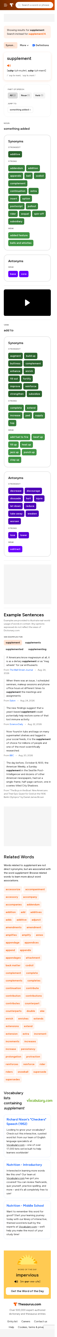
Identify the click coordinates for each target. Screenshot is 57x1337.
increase (15, 415)
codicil (40, 175)
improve (15, 386)
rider (13, 213)
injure (39, 498)
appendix (15, 175)
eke (42, 1010)
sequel (25, 213)
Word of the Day (27, 1269)
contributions (34, 995)
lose (12, 535)
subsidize (34, 393)
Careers (25, 1321)
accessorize (13, 889)
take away (16, 513)
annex (39, 934)
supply (39, 415)
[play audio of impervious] (16, 1281)
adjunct (36, 919)
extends (38, 1018)
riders (9, 1071)
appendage (12, 942)
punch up (29, 452)
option (26, 198)
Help (11, 1327)
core (24, 273)
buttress (15, 363)
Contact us (40, 1321)
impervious (27, 1275)
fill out (14, 378)
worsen (14, 521)
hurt (28, 498)
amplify (26, 934)
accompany (30, 896)
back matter (13, 965)
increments (12, 1041)
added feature (19, 235)
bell (28, 175)
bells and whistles (21, 242)
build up (30, 355)
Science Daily (16, 724)
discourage (33, 490)
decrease (16, 490)
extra (33, 190)
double (31, 1010)
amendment (34, 927)
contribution (13, 995)
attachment (33, 957)
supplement (13, 642)
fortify (27, 378)
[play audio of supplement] (9, 65)
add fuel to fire (19, 436)
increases (30, 1041)
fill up (13, 444)
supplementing (37, 649)
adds (9, 919)
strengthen (17, 393)
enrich (29, 371)
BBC (12, 755)
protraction (33, 1056)
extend (31, 407)
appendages (13, 957)
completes (33, 980)
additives (36, 912)
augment (15, 355)
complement (17, 183)
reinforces (12, 1064)
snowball (23, 1071)
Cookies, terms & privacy (32, 1327)
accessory (12, 896)
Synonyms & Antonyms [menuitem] (11, 45)
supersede (39, 1071)
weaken (32, 513)
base (13, 273)
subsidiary (16, 221)
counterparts (14, 1010)
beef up (38, 436)
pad (27, 415)
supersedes (13, 1079)
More (23, 45)
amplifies (11, 934)
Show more (19, 109)
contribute (32, 988)
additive (15, 154)
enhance (15, 371)
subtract (15, 549)
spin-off (39, 213)
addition (33, 168)
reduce (30, 505)
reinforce (30, 386)
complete (16, 407)
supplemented (14, 649)
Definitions (42, 45)
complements (14, 980)
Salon (13, 700)
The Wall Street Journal (21, 670)
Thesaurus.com (11, 5)
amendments (14, 927)
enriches (23, 1018)
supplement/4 (37, 33)
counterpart (32, 1003)
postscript (16, 206)
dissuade (15, 498)
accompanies (14, 904)
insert (13, 198)
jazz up (14, 452)
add (23, 912)
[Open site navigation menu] (6, 5)
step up (14, 459)
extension (12, 1033)
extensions (12, 1026)
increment (40, 1033)
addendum (16, 168)
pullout (32, 206)
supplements (33, 642)
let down (15, 505)
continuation (17, 190)
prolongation (13, 1056)
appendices (32, 942)
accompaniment (35, 889)
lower (23, 535)
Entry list (12, 1321)
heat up (26, 444)
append (10, 950)
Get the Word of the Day (27, 1291)
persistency (28, 1048)
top (12, 422)
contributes (13, 1003)
